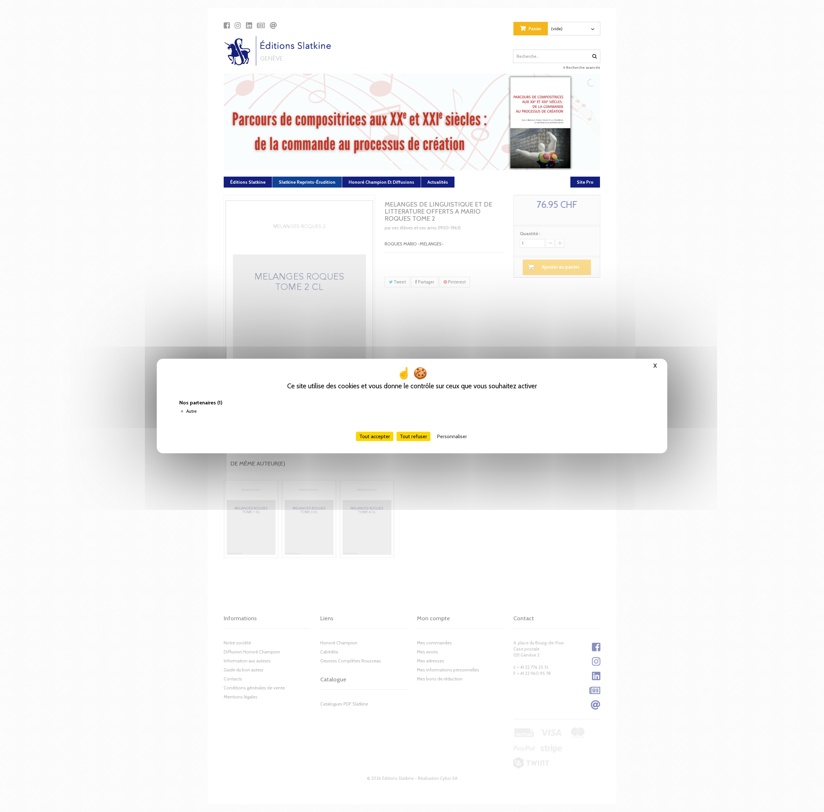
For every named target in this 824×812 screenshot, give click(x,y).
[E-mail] (273, 25)
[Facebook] (227, 25)
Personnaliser (452, 436)
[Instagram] (238, 25)
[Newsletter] (261, 25)
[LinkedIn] (249, 25)
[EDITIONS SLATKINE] (280, 51)
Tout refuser (413, 436)
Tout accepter (374, 436)
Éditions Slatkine (248, 182)
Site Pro (585, 182)
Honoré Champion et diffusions (381, 182)
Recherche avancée (582, 67)
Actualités (437, 182)
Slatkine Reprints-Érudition (307, 182)
